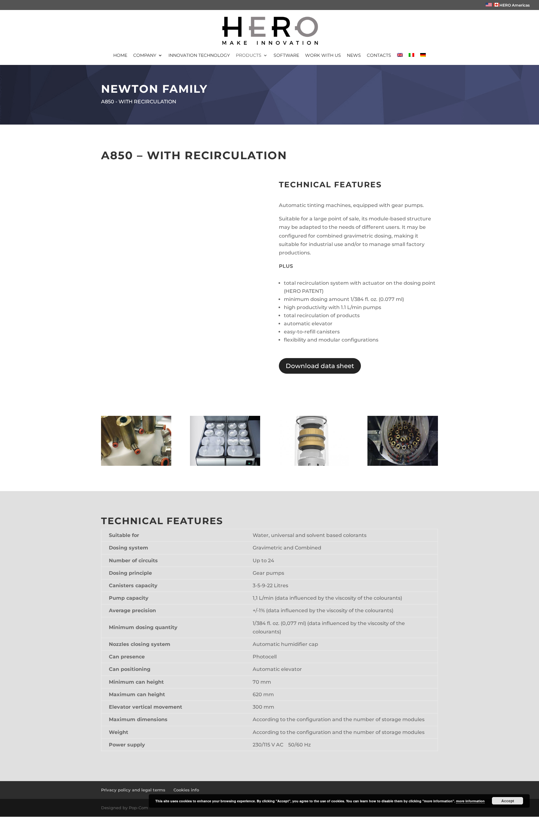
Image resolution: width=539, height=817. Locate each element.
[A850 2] (136, 464)
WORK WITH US (323, 55)
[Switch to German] (423, 59)
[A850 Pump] (314, 464)
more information (470, 801)
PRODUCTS (248, 55)
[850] (402, 464)
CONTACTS (379, 55)
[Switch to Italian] (411, 59)
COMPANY (144, 55)
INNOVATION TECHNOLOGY (199, 55)
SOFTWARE (286, 55)
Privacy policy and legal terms (133, 789)
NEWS (354, 55)
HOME (120, 55)
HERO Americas (514, 5)
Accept (507, 801)
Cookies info (186, 789)
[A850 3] (225, 464)
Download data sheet (320, 366)
